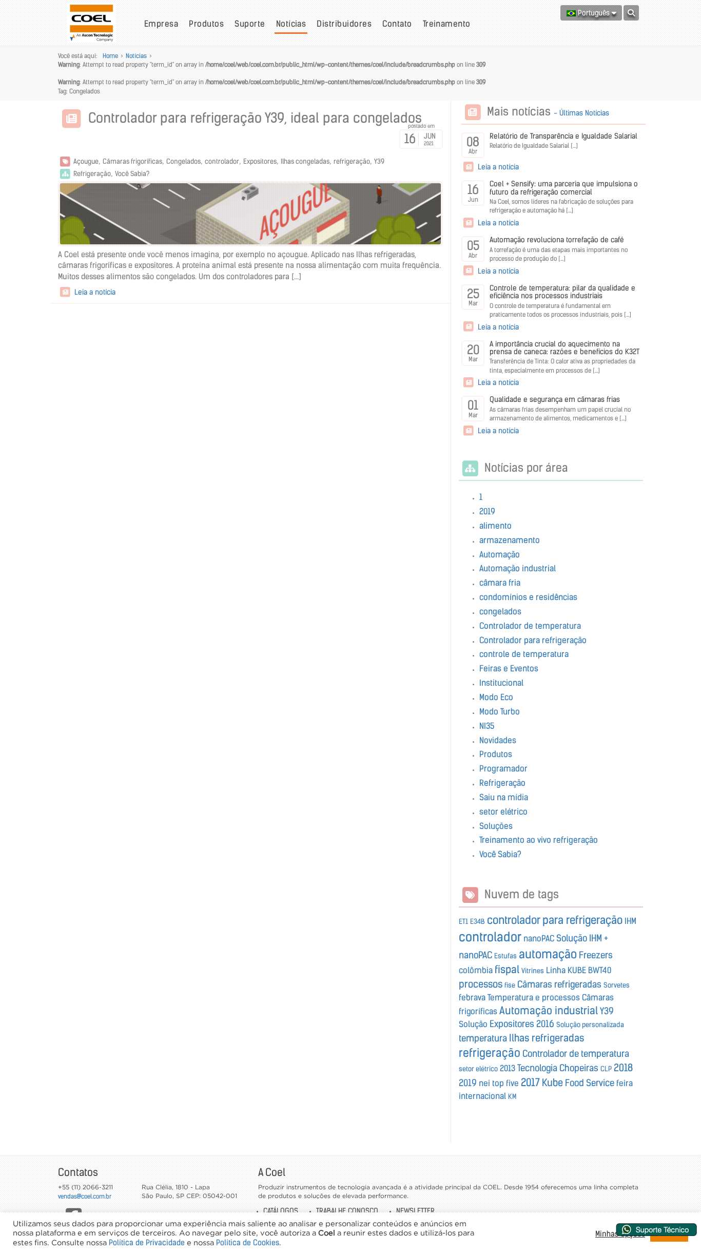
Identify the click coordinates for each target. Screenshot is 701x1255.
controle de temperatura (524, 654)
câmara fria (499, 582)
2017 (530, 1082)
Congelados (183, 161)
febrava (472, 997)
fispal (507, 969)
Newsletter (415, 1210)
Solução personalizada (590, 1024)
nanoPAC (538, 938)
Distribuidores (344, 23)
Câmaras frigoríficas (132, 161)
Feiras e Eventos (508, 668)
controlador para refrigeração (554, 920)
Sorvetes (616, 985)
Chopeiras (578, 1068)
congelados (500, 611)
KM (512, 1096)
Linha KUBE (566, 970)
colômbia (476, 970)
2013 (507, 1068)
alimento (495, 525)
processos (480, 984)
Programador (503, 768)
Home (110, 56)
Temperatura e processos (534, 997)
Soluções (496, 826)
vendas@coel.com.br (84, 1196)
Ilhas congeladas (305, 161)
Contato (397, 23)
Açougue (86, 161)
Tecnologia (537, 1068)
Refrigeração (92, 173)
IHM (630, 921)
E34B (477, 921)
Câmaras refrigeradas (559, 984)
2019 (487, 511)
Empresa (161, 23)
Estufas (505, 956)
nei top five (499, 1083)
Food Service (589, 1083)
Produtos (206, 23)
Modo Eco (496, 697)
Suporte (250, 23)
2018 (623, 1067)
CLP (606, 1069)
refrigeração (352, 161)
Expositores (260, 161)
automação (548, 954)
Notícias (291, 23)
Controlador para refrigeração (533, 640)
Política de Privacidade (147, 1242)
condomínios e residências (528, 597)
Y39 (379, 161)
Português (594, 12)
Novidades (497, 740)
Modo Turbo (499, 711)
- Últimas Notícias (581, 113)
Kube (552, 1082)
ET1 (463, 921)
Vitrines (532, 971)
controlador (222, 161)
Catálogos (280, 1210)
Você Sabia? (132, 173)
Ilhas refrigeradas (546, 1038)
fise (509, 985)
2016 (545, 1024)
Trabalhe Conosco (347, 1210)
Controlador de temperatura (530, 626)
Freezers (596, 955)
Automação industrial (517, 568)
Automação (499, 554)
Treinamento (447, 23)
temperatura (483, 1038)
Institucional (501, 683)
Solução (473, 1024)
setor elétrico (503, 811)
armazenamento (509, 540)
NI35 (486, 726)
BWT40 (599, 970)
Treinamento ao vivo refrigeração (538, 840)
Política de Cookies (247, 1242)
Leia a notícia (93, 292)
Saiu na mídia (503, 797)
